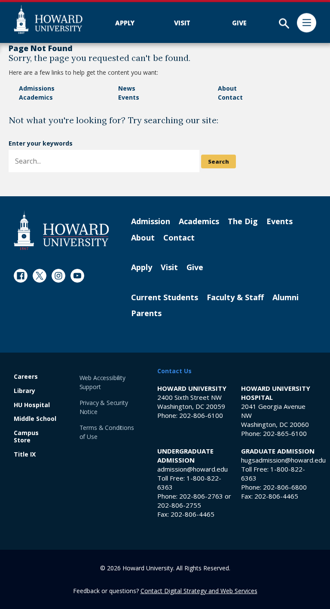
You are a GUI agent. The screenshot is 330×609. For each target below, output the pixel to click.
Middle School (35, 419)
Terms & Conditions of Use (106, 432)
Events (128, 97)
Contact (230, 97)
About (227, 88)
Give (194, 267)
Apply (141, 267)
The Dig (243, 221)
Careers (26, 377)
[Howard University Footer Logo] (61, 230)
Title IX (25, 454)
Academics (36, 97)
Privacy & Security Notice (103, 407)
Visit (169, 267)
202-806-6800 (285, 487)
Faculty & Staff (235, 297)
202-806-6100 (201, 415)
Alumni (285, 297)
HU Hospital (32, 405)
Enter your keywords (41, 143)
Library (24, 391)
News (126, 88)
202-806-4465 (192, 514)
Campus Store (26, 436)
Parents (146, 313)
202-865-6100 (285, 433)
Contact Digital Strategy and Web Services (199, 591)
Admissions (37, 88)
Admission (150, 221)
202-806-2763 (201, 496)
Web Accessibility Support (102, 382)
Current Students (164, 297)
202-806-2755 (179, 505)
